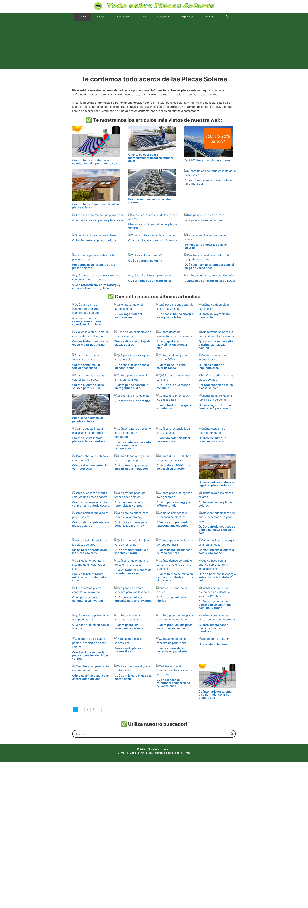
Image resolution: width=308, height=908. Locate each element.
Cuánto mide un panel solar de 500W (209, 280)
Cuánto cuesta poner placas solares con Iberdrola (213, 628)
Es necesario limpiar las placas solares (205, 246)
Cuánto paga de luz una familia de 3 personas (215, 406)
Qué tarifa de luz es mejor (132, 401)
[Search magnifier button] (232, 734)
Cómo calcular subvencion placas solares (90, 524)
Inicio (83, 16)
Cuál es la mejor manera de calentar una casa (133, 571)
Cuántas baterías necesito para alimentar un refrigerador (132, 445)
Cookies (134, 752)
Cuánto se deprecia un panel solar (214, 315)
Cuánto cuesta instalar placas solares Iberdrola (88, 439)
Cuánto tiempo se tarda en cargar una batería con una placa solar (174, 577)
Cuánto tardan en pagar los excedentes (175, 406)
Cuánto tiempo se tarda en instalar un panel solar (208, 182)
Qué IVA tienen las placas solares (207, 160)
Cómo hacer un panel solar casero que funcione (90, 677)
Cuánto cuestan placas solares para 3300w (88, 386)
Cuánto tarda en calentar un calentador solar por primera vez (94, 162)
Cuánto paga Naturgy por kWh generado (173, 504)
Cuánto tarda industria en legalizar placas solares (96, 205)
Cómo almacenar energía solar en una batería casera (90, 504)
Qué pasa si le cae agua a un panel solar (131, 366)
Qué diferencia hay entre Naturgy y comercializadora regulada (96, 286)
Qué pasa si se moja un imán (203, 220)
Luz (144, 16)
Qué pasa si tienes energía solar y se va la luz (174, 315)
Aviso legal (147, 752)
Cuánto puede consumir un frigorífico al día (131, 386)
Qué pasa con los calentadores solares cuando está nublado (86, 321)
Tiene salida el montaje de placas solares (132, 343)
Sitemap (186, 752)
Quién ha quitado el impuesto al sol (212, 366)
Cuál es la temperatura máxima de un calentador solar (89, 577)
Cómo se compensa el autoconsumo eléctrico (172, 524)
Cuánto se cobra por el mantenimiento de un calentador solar (150, 158)
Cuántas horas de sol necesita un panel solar (172, 649)
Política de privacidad (167, 752)
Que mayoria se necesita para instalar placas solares (216, 344)
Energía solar (123, 16)
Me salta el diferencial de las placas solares (152, 226)
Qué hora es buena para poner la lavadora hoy (130, 524)
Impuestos (187, 16)
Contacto (123, 752)
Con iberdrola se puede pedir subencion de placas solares (90, 655)
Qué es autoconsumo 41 (145, 260)
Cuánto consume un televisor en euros (212, 439)
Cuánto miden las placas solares (215, 504)
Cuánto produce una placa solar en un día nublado (174, 626)
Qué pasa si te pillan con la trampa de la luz (90, 626)
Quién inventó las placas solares (94, 240)
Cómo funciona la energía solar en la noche (216, 551)
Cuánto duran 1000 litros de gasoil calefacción (173, 467)
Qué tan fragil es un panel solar (149, 280)
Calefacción (163, 16)
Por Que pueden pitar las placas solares (216, 386)
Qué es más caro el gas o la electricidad (133, 677)
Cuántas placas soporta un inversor (152, 240)
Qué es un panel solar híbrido (171, 599)
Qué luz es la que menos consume (173, 386)
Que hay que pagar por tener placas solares (129, 504)
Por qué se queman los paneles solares (149, 201)
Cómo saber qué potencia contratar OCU (90, 467)
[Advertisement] (154, 44)
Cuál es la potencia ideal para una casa (173, 439)
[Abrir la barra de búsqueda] (227, 17)
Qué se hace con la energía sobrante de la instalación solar (217, 577)
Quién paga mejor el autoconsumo (128, 315)
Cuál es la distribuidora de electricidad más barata (90, 343)
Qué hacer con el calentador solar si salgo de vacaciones (209, 266)
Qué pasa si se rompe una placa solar (97, 220)
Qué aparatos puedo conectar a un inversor (87, 599)
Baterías (209, 16)
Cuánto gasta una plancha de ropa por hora (174, 551)
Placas (100, 16)
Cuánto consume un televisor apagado (86, 366)
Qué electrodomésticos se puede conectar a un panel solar (217, 530)
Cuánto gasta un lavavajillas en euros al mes (172, 344)
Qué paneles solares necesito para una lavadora (133, 599)
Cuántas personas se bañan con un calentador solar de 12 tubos (216, 605)
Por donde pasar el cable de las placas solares (93, 266)
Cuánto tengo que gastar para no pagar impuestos (131, 467)
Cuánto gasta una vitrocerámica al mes (128, 626)
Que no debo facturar (213, 644)
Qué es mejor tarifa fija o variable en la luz (131, 551)
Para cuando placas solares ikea (127, 649)
